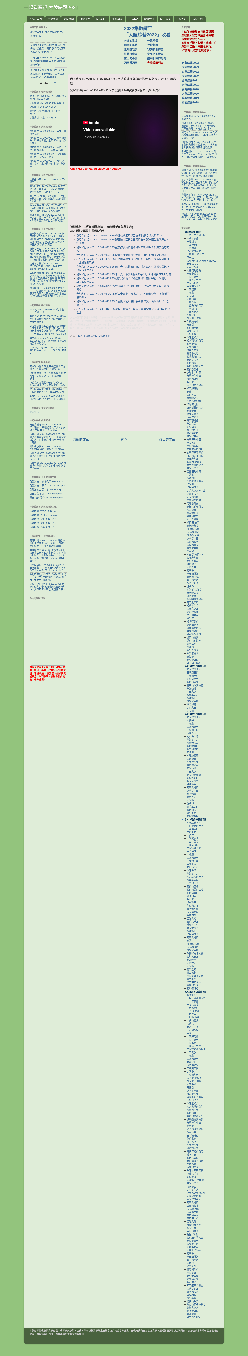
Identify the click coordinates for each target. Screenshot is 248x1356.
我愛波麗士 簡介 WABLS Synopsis (48, 485)
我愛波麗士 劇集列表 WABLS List (47, 481)
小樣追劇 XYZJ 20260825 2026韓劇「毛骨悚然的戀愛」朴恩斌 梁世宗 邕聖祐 (48, 456)
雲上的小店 (130, 58)
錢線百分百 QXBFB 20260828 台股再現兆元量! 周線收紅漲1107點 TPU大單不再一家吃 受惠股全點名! (48, 587)
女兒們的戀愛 (155, 54)
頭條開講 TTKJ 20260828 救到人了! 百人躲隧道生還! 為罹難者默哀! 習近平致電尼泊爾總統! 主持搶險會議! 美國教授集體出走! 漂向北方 (48, 292)
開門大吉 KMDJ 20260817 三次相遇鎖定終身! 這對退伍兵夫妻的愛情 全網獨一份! (48, 199)
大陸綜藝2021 (190, 84)
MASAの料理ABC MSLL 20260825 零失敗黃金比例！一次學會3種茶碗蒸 (48, 350)
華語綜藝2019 (190, 98)
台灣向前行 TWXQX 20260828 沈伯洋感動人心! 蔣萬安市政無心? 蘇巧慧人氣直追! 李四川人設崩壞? (48, 568)
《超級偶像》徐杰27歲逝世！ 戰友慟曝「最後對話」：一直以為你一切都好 (48, 376)
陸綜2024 (101, 19)
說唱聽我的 (130, 49)
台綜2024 (85, 19)
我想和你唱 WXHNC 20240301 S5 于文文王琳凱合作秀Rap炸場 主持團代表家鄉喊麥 (123, 274)
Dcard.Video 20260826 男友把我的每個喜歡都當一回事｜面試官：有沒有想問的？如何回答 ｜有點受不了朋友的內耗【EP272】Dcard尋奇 (48, 330)
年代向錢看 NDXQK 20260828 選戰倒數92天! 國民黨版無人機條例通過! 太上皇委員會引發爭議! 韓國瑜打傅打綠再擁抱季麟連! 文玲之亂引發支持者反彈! (48, 278)
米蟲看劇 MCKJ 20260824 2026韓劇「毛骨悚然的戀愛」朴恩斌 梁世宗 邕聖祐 (48, 466)
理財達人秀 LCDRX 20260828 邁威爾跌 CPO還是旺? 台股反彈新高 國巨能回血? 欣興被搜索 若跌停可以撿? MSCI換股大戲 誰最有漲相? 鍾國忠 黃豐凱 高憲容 (48, 239)
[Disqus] (124, 385)
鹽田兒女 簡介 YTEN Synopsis (46, 493)
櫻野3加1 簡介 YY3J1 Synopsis (46, 497)
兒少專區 (133, 19)
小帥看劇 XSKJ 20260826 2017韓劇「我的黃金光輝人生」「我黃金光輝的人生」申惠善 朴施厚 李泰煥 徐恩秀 (48, 438)
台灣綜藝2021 (190, 80)
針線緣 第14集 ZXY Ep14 (43, 107)
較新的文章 (81, 439)
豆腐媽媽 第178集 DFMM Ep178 (47, 103)
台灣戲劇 (53, 19)
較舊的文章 (167, 439)
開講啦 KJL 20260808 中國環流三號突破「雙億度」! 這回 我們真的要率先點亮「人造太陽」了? (47, 189)
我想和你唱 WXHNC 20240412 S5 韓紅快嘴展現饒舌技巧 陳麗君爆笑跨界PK (119, 235)
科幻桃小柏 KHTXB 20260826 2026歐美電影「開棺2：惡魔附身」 (48, 447)
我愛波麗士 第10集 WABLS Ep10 (47, 489)
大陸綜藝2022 (190, 76)
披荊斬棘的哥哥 (156, 58)
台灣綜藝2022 (190, 71)
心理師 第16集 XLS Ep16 (43, 523)
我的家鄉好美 (155, 49)
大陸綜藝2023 (190, 67)
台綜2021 (181, 19)
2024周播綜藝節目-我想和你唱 (94, 336)
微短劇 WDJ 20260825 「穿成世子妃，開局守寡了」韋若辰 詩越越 (48, 148)
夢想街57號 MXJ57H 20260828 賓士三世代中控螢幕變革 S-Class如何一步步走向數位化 (48, 577)
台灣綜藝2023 (190, 62)
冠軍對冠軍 (130, 62)
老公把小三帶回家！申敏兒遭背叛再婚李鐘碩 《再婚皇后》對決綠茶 (48, 397)
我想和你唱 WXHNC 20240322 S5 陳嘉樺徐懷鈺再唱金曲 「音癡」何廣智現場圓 (121, 255)
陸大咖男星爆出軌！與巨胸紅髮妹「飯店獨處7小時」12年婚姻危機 (47, 390)
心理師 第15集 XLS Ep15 (43, 527)
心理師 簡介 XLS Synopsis (43, 515)
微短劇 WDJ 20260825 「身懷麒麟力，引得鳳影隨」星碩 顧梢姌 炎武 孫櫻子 (48, 140)
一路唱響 (152, 40)
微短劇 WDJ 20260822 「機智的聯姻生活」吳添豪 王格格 (48, 155)
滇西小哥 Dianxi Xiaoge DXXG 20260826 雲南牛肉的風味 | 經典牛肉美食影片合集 (48, 341)
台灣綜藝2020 (190, 89)
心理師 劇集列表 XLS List (43, 511)
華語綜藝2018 (190, 102)
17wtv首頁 (36, 19)
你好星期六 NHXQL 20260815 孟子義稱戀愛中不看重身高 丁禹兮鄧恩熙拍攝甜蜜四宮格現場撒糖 (48, 208)
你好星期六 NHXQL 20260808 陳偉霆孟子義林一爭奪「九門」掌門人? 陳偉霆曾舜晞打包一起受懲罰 (47, 218)
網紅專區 (117, 19)
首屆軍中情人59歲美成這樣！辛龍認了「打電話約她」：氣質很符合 (47, 367)
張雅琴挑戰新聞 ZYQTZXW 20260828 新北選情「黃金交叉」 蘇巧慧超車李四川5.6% (47, 266)
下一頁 (52, 83)
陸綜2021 (197, 19)
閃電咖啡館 (130, 45)
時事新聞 (165, 19)
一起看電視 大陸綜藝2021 (51, 7)
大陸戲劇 (69, 19)
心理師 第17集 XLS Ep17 (43, 519)
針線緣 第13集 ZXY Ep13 (43, 117)
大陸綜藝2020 (190, 93)
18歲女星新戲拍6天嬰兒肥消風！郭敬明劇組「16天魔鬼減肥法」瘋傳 (48, 384)
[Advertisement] (97, 46)
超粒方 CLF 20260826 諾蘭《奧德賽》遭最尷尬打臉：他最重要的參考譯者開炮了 (48, 319)
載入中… (34, 412)
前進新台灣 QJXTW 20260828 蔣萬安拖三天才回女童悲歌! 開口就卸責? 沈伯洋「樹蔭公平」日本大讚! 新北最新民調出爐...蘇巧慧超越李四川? (48, 555)
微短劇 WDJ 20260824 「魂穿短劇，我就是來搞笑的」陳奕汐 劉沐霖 (48, 163)
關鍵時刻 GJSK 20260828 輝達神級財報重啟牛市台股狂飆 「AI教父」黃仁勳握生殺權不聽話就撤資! (48, 543)
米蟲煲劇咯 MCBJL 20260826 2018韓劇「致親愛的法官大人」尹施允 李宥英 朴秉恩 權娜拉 (48, 427)
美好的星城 (130, 40)
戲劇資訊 (149, 19)
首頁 (124, 439)
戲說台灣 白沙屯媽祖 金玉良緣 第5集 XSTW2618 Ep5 (48, 97)
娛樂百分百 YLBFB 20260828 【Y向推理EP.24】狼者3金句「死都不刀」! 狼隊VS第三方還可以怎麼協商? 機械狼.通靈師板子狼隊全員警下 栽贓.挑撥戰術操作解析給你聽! (47, 254)
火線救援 (152, 45)
